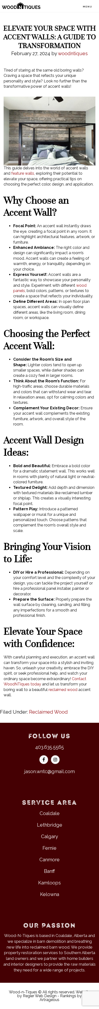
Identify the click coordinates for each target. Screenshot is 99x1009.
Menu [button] (87, 6)
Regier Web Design (39, 996)
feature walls (22, 173)
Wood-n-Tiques (21, 6)
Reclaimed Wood (48, 712)
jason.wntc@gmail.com (49, 771)
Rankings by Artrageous (61, 998)
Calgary (49, 836)
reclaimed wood (63, 689)
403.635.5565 (49, 747)
